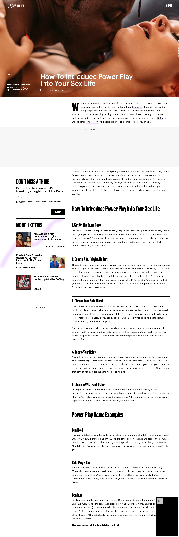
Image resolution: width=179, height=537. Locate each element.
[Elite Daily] (15, 5)
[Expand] (158, 499)
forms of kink (92, 121)
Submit (58, 212)
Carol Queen (119, 110)
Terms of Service (54, 201)
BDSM (160, 118)
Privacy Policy (20, 202)
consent (137, 107)
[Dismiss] (175, 499)
